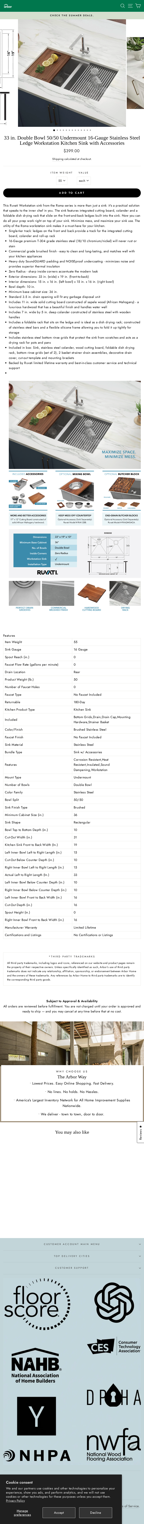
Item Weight (61, 172)
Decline (95, 1512)
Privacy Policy (15, 1500)
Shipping (57, 159)
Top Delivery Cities (72, 1256)
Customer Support (72, 1268)
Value (84, 172)
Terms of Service (127, 1506)
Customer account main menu (72, 1244)
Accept (59, 1512)
